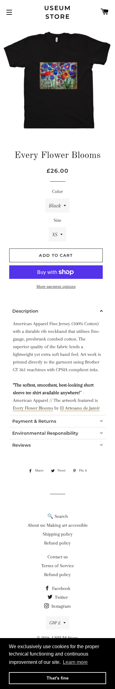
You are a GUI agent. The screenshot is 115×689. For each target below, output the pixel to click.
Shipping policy (58, 534)
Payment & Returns (34, 421)
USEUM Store (57, 12)
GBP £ (54, 622)
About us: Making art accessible (58, 525)
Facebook (60, 588)
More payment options (56, 286)
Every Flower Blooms (33, 408)
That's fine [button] (58, 678)
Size (57, 220)
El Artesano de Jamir (80, 408)
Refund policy (57, 543)
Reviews (21, 445)
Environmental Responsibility (45, 433)
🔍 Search (57, 516)
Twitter (61, 597)
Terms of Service (57, 565)
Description (25, 311)
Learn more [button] (75, 662)
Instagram (60, 606)
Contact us (58, 557)
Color (57, 191)
